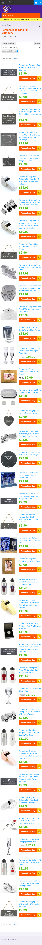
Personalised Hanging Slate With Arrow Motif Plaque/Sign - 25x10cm (30, 904)
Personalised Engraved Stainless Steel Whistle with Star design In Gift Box (29, 800)
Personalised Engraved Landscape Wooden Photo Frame (28, 371)
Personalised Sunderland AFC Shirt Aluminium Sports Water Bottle (30, 862)
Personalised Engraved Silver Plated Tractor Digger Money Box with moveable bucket (30, 202)
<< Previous (7, 59)
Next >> (17, 59)
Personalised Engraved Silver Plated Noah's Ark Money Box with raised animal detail (30, 288)
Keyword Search (8, 43)
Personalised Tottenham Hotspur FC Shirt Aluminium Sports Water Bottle (29, 732)
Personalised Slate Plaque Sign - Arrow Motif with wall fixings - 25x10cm (28, 496)
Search (37, 43)
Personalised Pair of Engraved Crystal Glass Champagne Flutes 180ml (30, 350)
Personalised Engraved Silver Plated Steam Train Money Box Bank (30, 267)
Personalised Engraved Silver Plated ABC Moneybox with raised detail (30, 309)
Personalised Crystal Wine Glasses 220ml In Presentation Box (30, 540)
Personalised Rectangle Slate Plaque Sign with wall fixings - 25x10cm (30, 67)
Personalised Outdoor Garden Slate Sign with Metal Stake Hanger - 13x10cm (30, 158)
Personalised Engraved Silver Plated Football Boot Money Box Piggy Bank (30, 883)
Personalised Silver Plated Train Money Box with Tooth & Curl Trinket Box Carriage (29, 433)
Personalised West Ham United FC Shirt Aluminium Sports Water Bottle (28, 581)
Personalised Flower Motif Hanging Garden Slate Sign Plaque (29, 246)
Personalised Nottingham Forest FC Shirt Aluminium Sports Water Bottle (28, 670)
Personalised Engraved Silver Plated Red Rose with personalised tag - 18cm (30, 821)
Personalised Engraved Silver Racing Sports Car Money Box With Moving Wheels (30, 711)
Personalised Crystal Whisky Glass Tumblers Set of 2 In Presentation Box (29, 475)
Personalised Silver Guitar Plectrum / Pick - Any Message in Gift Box (30, 626)
